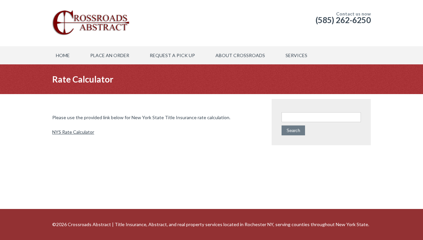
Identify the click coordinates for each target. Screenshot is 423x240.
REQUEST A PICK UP (172, 55)
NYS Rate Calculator (73, 132)
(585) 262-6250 (343, 20)
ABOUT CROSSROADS (240, 55)
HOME (63, 55)
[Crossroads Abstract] (83, 23)
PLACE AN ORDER (109, 55)
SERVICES (296, 55)
